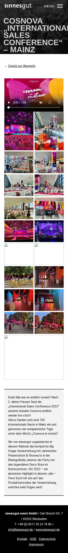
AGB (33, 539)
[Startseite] (18, 12)
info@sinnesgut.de (20, 529)
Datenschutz (47, 539)
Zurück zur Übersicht (22, 66)
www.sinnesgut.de (48, 529)
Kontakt (22, 539)
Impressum (36, 544)
